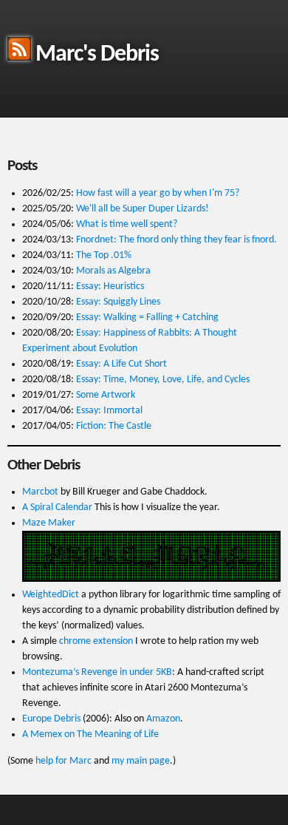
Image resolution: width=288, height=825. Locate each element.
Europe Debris (51, 718)
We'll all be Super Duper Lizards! (142, 208)
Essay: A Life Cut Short (121, 364)
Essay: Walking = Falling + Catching (147, 317)
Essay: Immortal (109, 410)
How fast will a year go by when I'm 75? (157, 193)
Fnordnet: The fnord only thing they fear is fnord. (176, 239)
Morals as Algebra (113, 270)
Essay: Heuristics (110, 286)
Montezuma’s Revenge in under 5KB (97, 672)
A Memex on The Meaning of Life (90, 734)
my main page (141, 761)
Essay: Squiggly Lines (118, 302)
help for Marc (63, 761)
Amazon (163, 718)
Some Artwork (105, 395)
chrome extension (96, 641)
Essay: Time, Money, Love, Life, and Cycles (163, 379)
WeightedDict (50, 594)
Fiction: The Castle (113, 426)
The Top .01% (103, 255)
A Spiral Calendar (57, 507)
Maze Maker (48, 523)
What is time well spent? (126, 224)
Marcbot (40, 492)
